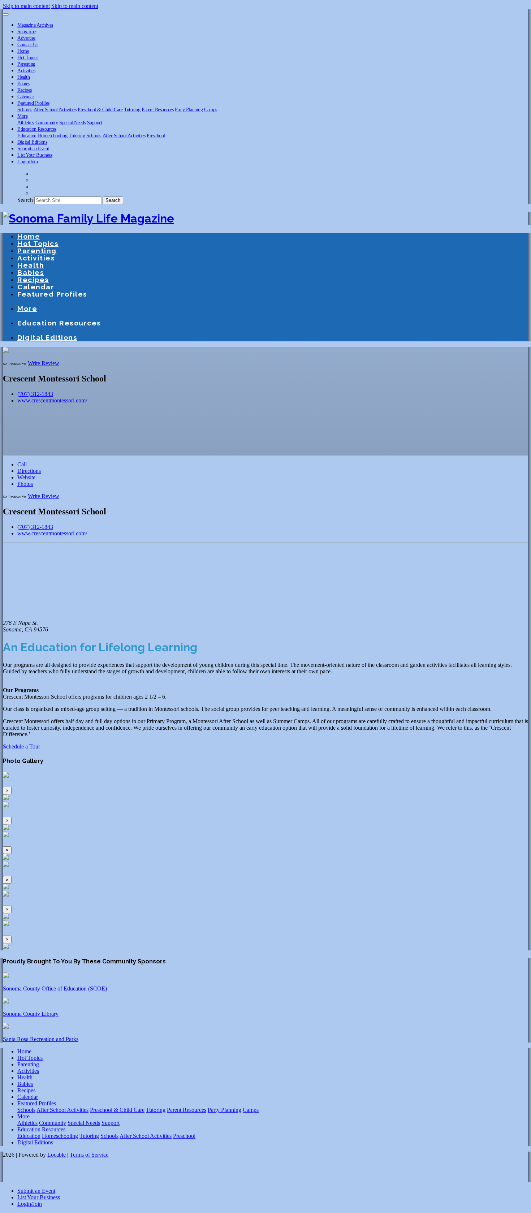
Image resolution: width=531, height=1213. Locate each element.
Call (22, 464)
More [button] (22, 116)
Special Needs (72, 122)
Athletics (25, 122)
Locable (56, 1155)
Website (26, 477)
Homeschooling (53, 135)
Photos (25, 484)
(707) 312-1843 (35, 394)
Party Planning (189, 109)
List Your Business (34, 155)
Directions (29, 471)
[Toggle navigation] (6, 14)
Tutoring (132, 109)
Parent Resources (157, 109)
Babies (23, 83)
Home (23, 51)
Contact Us (27, 44)
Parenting (26, 64)
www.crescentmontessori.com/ (52, 400)
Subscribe (26, 31)
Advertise (26, 38)
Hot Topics (27, 57)
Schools (24, 109)
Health (23, 77)
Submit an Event (33, 148)
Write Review (43, 363)
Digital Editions (32, 142)
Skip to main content (26, 6)
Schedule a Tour (21, 746)
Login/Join (27, 161)
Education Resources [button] (36, 129)
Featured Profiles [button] (33, 103)
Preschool (156, 135)
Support (94, 122)
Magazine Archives (35, 25)
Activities (26, 70)
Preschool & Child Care (100, 109)
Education (26, 135)
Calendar (25, 96)
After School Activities (55, 109)
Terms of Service (89, 1155)
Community (46, 122)
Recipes (24, 90)
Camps (210, 109)
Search (25, 200)
